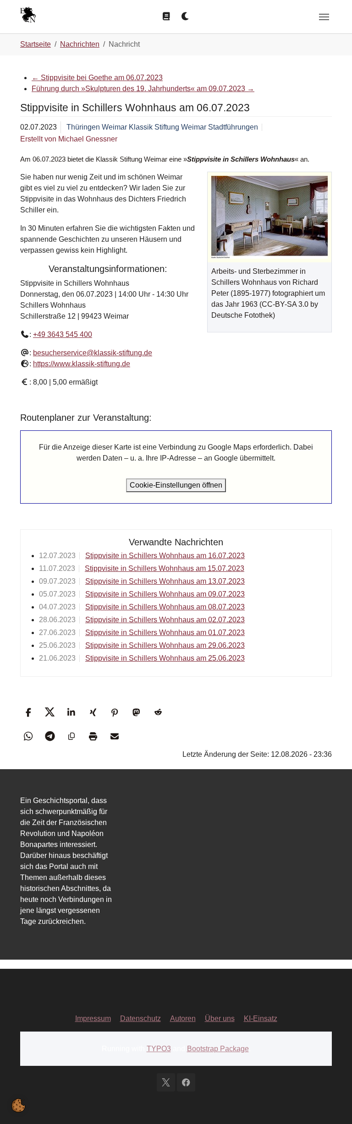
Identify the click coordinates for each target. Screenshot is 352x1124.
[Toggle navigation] (324, 17)
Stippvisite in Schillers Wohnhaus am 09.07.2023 (165, 594)
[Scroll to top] (332, 1104)
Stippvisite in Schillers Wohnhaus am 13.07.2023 (165, 581)
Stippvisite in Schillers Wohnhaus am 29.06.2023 (165, 645)
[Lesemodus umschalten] (166, 16)
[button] (28, 712)
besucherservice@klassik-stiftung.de (92, 353)
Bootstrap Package (218, 1049)
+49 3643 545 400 (62, 334)
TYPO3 (159, 1049)
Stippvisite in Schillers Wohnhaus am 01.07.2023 (165, 632)
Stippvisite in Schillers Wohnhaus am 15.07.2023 (164, 568)
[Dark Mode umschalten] (185, 16)
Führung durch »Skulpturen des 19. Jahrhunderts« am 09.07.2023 (143, 88)
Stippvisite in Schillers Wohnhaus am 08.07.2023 (165, 607)
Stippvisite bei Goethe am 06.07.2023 (97, 77)
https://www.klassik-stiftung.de (81, 364)
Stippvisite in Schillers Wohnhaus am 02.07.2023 (165, 620)
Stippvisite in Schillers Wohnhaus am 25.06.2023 (165, 658)
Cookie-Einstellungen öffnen (176, 485)
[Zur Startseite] (28, 16)
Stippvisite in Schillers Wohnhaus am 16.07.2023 (165, 555)
